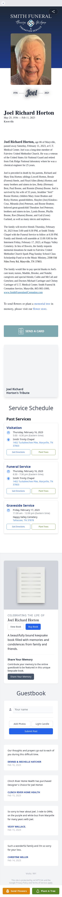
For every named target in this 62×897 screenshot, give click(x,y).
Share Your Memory (20, 676)
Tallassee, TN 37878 (23, 520)
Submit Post (31, 731)
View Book (15, 626)
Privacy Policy (22, 882)
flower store (39, 309)
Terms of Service (39, 882)
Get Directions (18, 452)
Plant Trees (43, 452)
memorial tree (42, 303)
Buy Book (33, 626)
